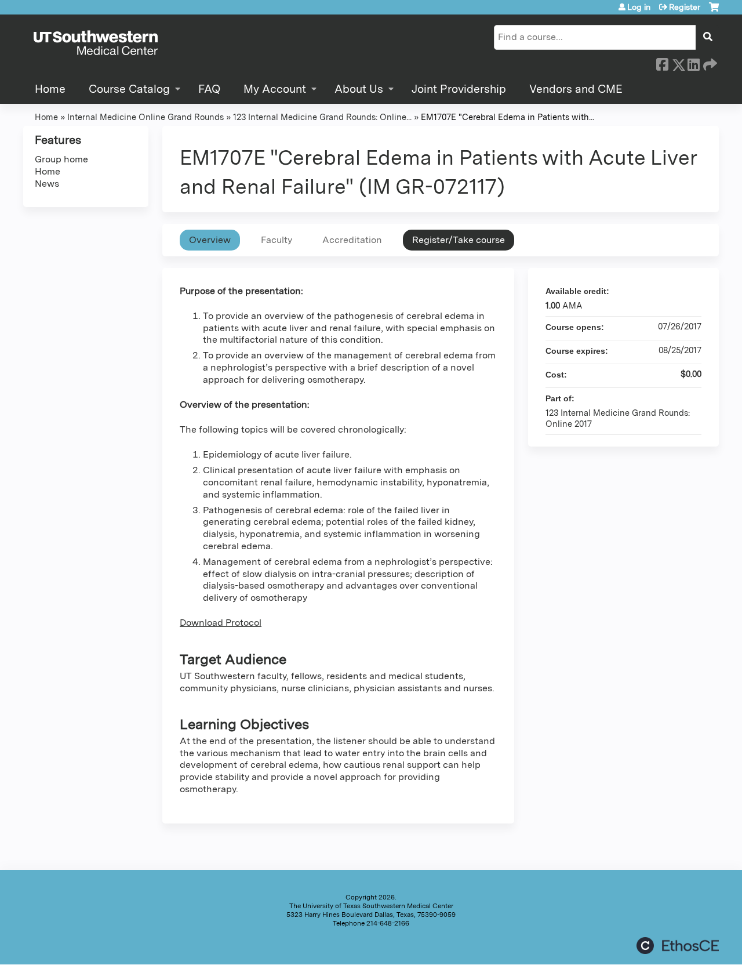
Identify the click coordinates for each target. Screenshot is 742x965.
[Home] (95, 43)
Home (50, 89)
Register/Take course (458, 239)
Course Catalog (129, 89)
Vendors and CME (576, 89)
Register (684, 7)
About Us (358, 89)
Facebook (662, 63)
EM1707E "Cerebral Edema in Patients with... (507, 117)
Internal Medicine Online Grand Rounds (145, 117)
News (47, 183)
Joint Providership (459, 89)
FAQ (209, 89)
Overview (210, 239)
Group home (61, 159)
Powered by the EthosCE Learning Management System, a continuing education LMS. (677, 945)
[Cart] (714, 11)
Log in (638, 7)
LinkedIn (693, 63)
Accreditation (352, 239)
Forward (709, 63)
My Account (274, 89)
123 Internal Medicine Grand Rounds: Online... (322, 117)
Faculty (276, 239)
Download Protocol (220, 622)
